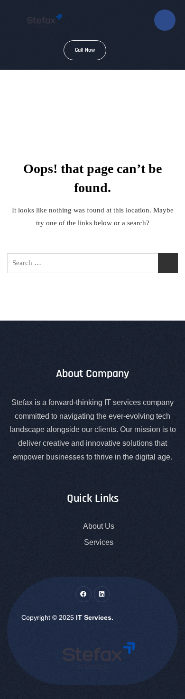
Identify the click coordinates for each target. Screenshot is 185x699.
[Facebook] (83, 594)
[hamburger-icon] (165, 20)
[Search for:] (92, 263)
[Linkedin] (102, 594)
